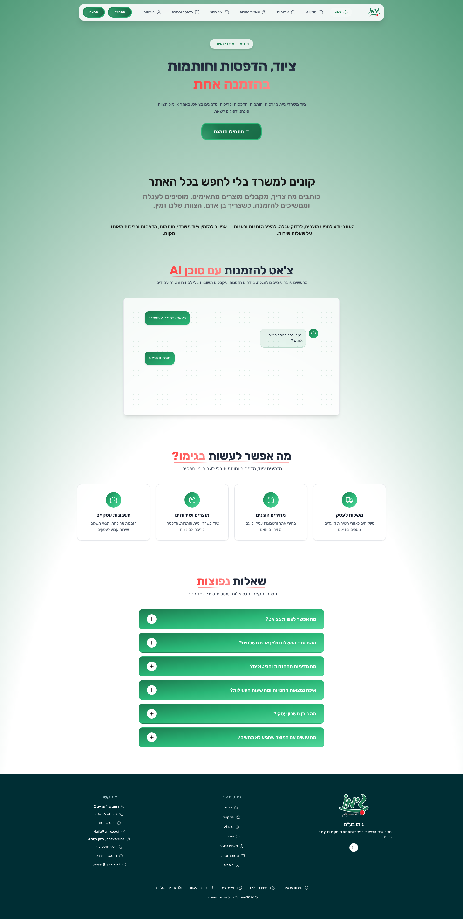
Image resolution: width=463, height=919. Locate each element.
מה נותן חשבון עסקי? (294, 714)
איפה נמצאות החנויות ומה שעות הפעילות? (273, 690)
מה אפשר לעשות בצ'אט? (291, 619)
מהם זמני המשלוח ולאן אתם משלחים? (277, 643)
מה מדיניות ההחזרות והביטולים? (283, 666)
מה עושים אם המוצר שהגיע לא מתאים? (277, 737)
